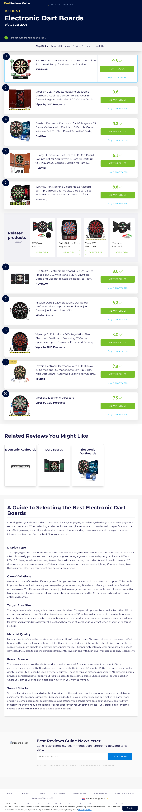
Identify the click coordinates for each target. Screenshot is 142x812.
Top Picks (42, 46)
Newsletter (99, 46)
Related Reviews (60, 46)
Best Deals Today (125, 793)
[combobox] (71, 4)
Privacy (26, 793)
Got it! (130, 808)
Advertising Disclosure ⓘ (42, 798)
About (10, 793)
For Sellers (100, 793)
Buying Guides (81, 46)
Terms (41, 793)
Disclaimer (59, 793)
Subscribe (120, 756)
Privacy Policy (85, 809)
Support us (79, 793)
